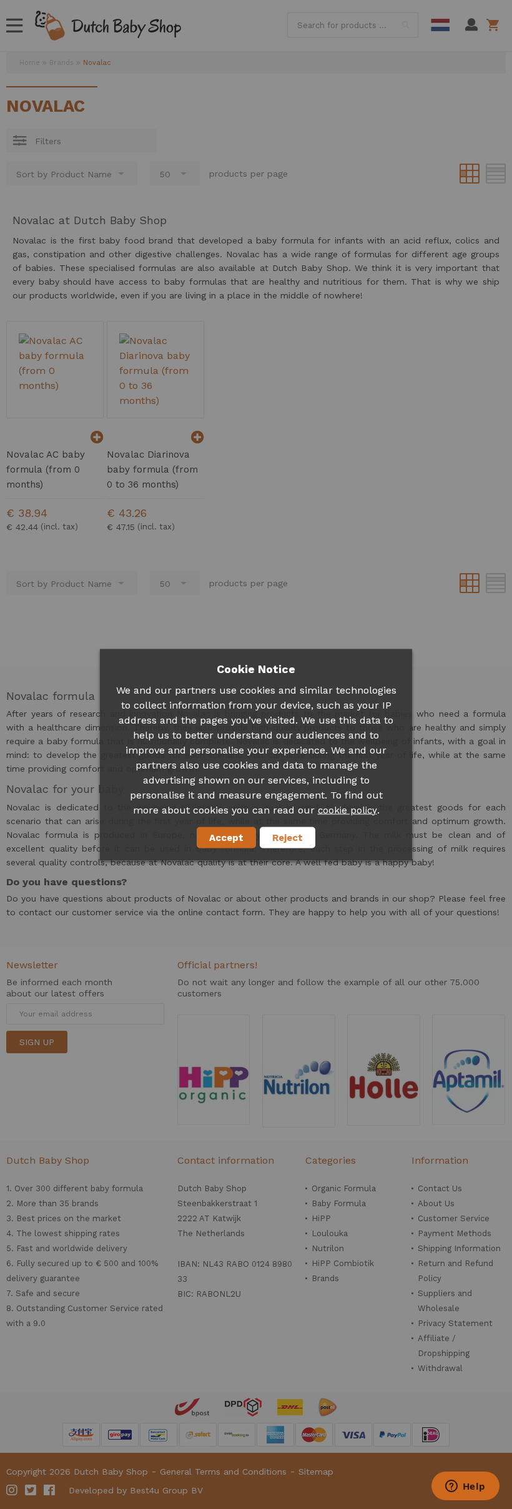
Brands (61, 63)
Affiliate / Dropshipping (444, 1346)
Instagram (12, 1490)
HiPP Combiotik (343, 1263)
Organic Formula (344, 1188)
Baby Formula (339, 1203)
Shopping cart (495, 24)
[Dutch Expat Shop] (108, 25)
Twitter (31, 1490)
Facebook (50, 1490)
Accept (226, 837)
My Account (471, 24)
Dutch (440, 25)
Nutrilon (328, 1248)
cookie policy (347, 809)
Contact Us (440, 1188)
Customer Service (454, 1218)
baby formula (117, 1188)
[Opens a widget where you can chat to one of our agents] (465, 1487)
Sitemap (315, 1472)
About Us (436, 1203)
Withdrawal (440, 1368)
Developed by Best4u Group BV (136, 1490)
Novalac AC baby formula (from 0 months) (45, 469)
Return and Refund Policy (455, 1271)
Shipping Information (459, 1248)
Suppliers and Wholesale (445, 1301)
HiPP (321, 1218)
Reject (287, 837)
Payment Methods (454, 1233)
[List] (496, 174)
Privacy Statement (455, 1323)
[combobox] (352, 24)
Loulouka (330, 1233)
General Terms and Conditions (223, 1472)
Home (29, 63)
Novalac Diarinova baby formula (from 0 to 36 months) (152, 469)
